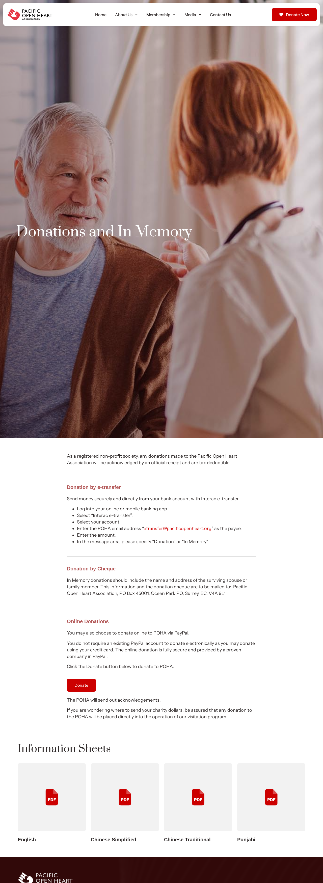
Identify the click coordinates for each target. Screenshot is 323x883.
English (27, 839)
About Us (123, 14)
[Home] (30, 14)
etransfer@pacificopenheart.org (177, 528)
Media (190, 14)
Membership (158, 14)
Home (100, 14)
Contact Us (220, 14)
